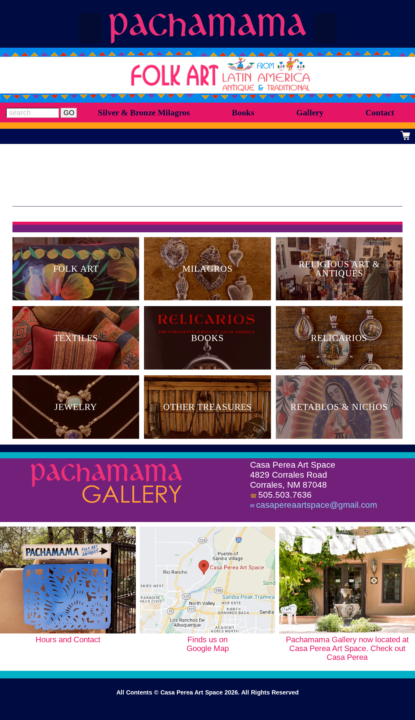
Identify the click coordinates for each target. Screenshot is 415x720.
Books (243, 112)
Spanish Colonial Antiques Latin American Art (207, 28)
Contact (379, 112)
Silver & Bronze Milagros (144, 112)
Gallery (310, 112)
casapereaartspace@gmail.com (316, 505)
